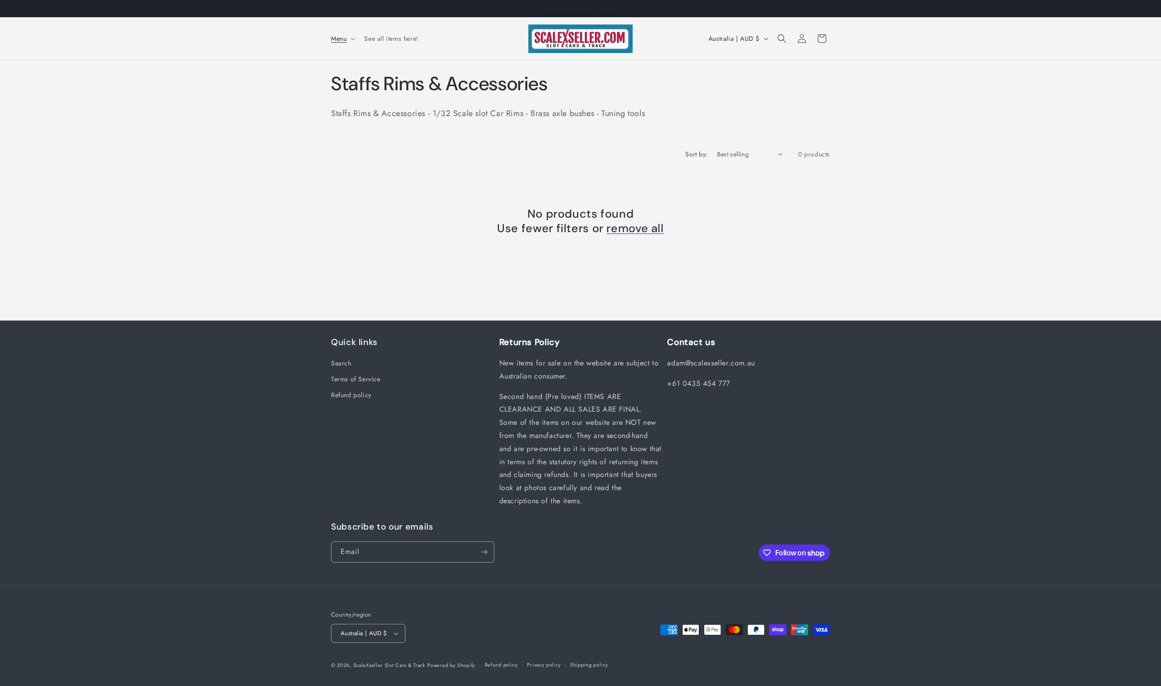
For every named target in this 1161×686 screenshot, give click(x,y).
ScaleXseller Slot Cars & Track (389, 665)
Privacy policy (544, 664)
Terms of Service (355, 379)
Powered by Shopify (451, 665)
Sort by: (696, 154)
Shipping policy (589, 664)
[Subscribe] (484, 552)
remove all (634, 228)
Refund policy (351, 394)
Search (341, 363)
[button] (342, 38)
